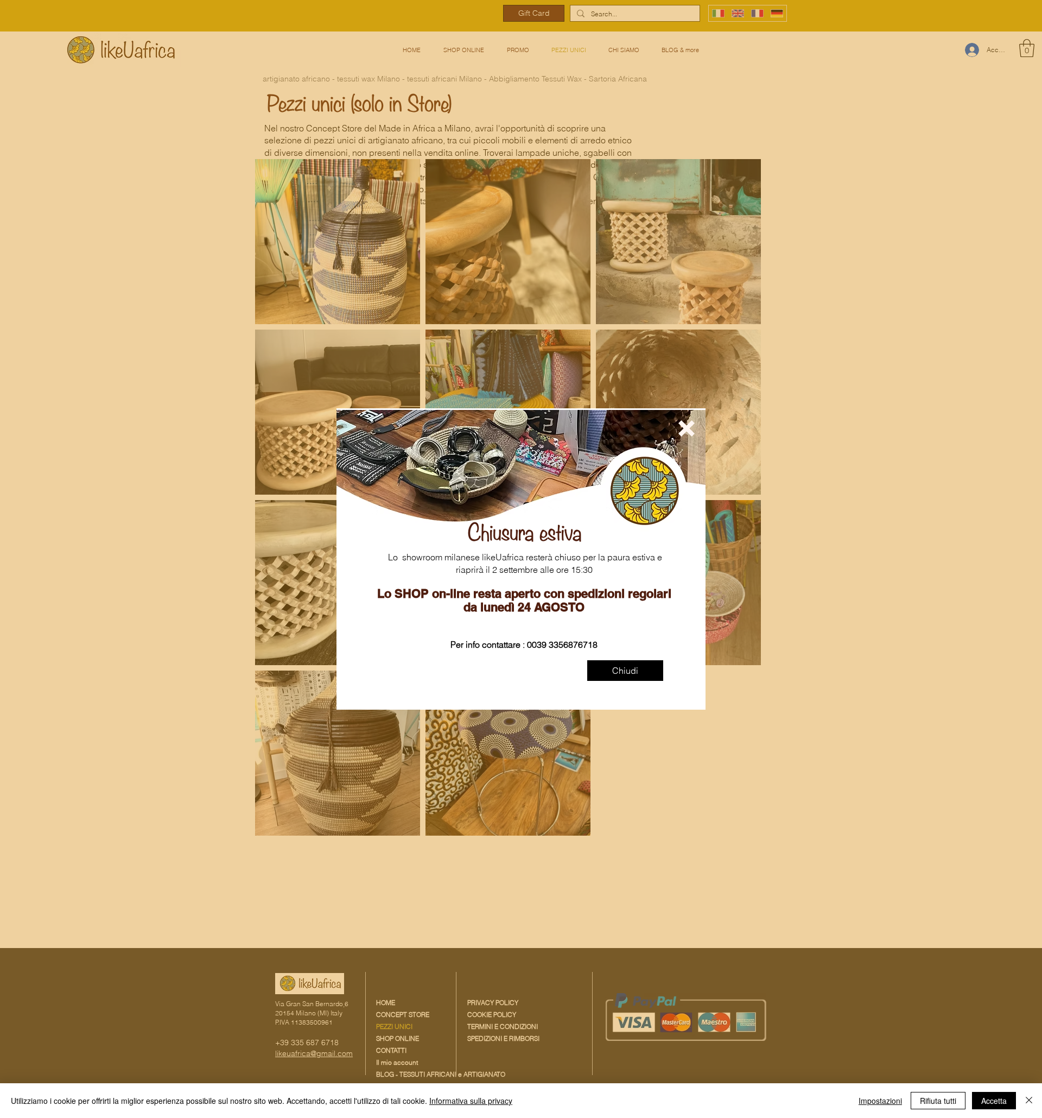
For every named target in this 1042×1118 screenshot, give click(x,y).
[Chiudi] (1028, 1100)
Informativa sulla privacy (470, 1100)
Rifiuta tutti (938, 1100)
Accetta (994, 1100)
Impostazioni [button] (880, 1100)
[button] (686, 428)
